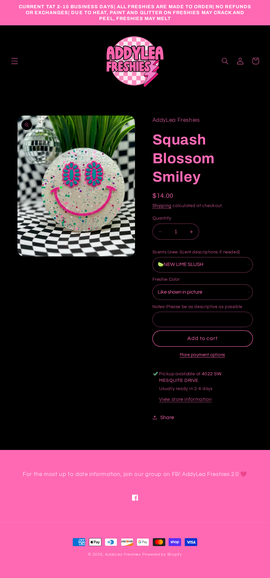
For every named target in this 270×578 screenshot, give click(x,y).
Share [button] (167, 417)
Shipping (162, 206)
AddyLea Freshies (123, 554)
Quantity (162, 218)
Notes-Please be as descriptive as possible (197, 306)
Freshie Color (166, 279)
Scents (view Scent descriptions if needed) (196, 252)
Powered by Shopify (162, 554)
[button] (14, 60)
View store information (185, 399)
